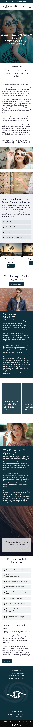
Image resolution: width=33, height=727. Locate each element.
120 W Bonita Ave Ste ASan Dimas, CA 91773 (16, 674)
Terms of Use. (13, 723)
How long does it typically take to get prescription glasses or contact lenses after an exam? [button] (17, 610)
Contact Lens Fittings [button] (11, 226)
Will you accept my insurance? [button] (14, 598)
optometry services (14, 207)
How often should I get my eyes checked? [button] (17, 581)
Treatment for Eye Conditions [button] (14, 237)
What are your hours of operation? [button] (15, 603)
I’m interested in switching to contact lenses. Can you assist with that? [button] (16, 617)
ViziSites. (7, 723)
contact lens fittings (14, 211)
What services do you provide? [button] (14, 569)
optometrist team (17, 117)
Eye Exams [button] (9, 221)
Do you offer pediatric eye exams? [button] (15, 586)
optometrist (15, 101)
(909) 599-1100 (21, 73)
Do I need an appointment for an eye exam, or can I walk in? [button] (16, 575)
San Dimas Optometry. (11, 721)
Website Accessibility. (22, 723)
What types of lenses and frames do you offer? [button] (16, 592)
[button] (30, 7)
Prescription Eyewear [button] (11, 232)
